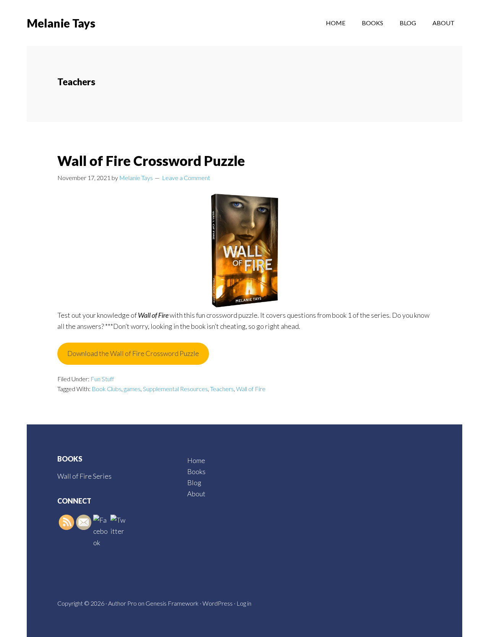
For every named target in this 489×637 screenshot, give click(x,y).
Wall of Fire (251, 388)
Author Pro (122, 603)
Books (196, 471)
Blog (194, 482)
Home (196, 460)
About (196, 493)
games (132, 388)
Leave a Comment (186, 177)
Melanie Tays (61, 23)
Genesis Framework (172, 603)
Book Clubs (106, 388)
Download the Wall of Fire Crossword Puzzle (133, 353)
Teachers (222, 388)
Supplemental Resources (175, 388)
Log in (243, 603)
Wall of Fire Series (84, 476)
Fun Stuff (102, 378)
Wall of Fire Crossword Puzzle (151, 160)
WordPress (217, 603)
